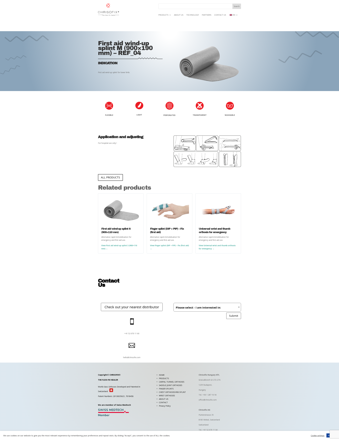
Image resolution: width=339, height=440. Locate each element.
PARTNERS (206, 15)
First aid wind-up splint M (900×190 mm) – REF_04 (125, 48)
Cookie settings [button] (317, 435)
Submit (233, 316)
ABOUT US (178, 15)
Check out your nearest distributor (131, 307)
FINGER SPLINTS (166, 388)
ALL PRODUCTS (110, 177)
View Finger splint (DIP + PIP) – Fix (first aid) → (169, 247)
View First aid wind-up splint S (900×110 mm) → (119, 247)
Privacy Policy (165, 406)
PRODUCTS (163, 15)
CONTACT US (220, 15)
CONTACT (163, 402)
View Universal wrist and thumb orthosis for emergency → (217, 247)
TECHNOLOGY (192, 15)
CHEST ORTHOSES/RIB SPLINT (172, 392)
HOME (161, 375)
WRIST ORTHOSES (167, 395)
